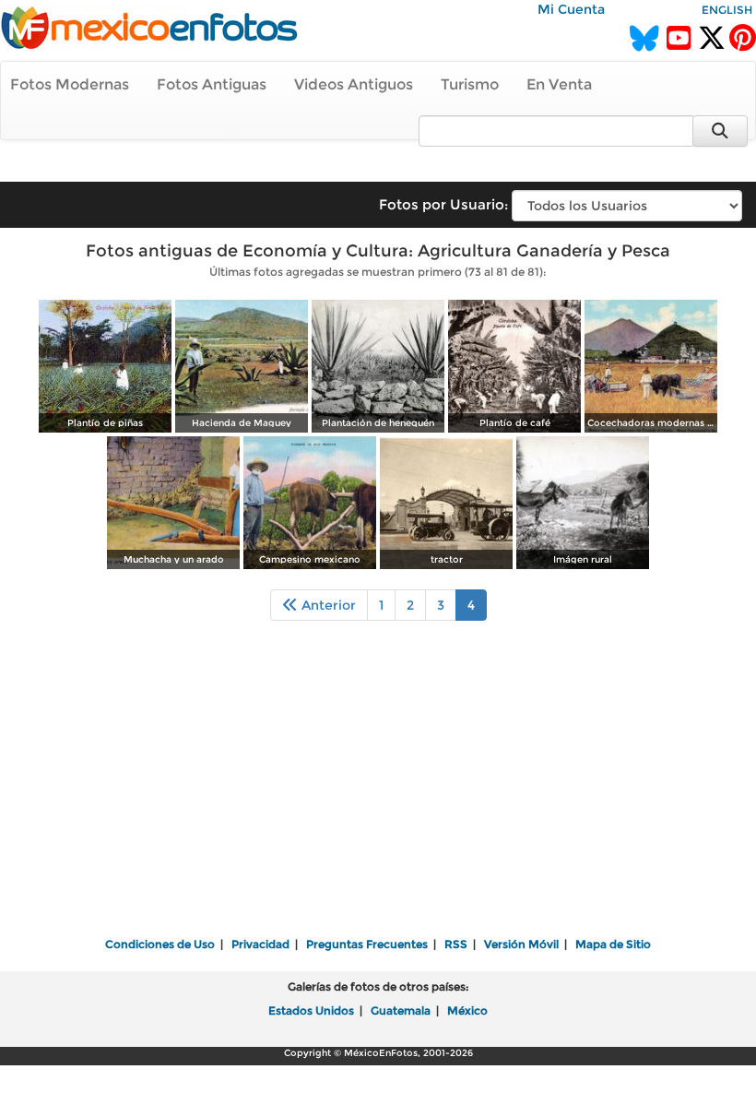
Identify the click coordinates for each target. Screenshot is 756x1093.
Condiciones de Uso (160, 944)
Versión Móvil (521, 944)
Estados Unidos (311, 1010)
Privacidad (260, 944)
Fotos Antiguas (211, 84)
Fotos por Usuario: (443, 204)
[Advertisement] (378, 791)
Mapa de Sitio (613, 944)
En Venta (559, 84)
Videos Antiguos (353, 84)
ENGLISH (727, 10)
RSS (455, 944)
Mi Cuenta (571, 9)
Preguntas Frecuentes (367, 944)
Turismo (470, 84)
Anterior (327, 605)
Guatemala (401, 1010)
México (467, 1010)
